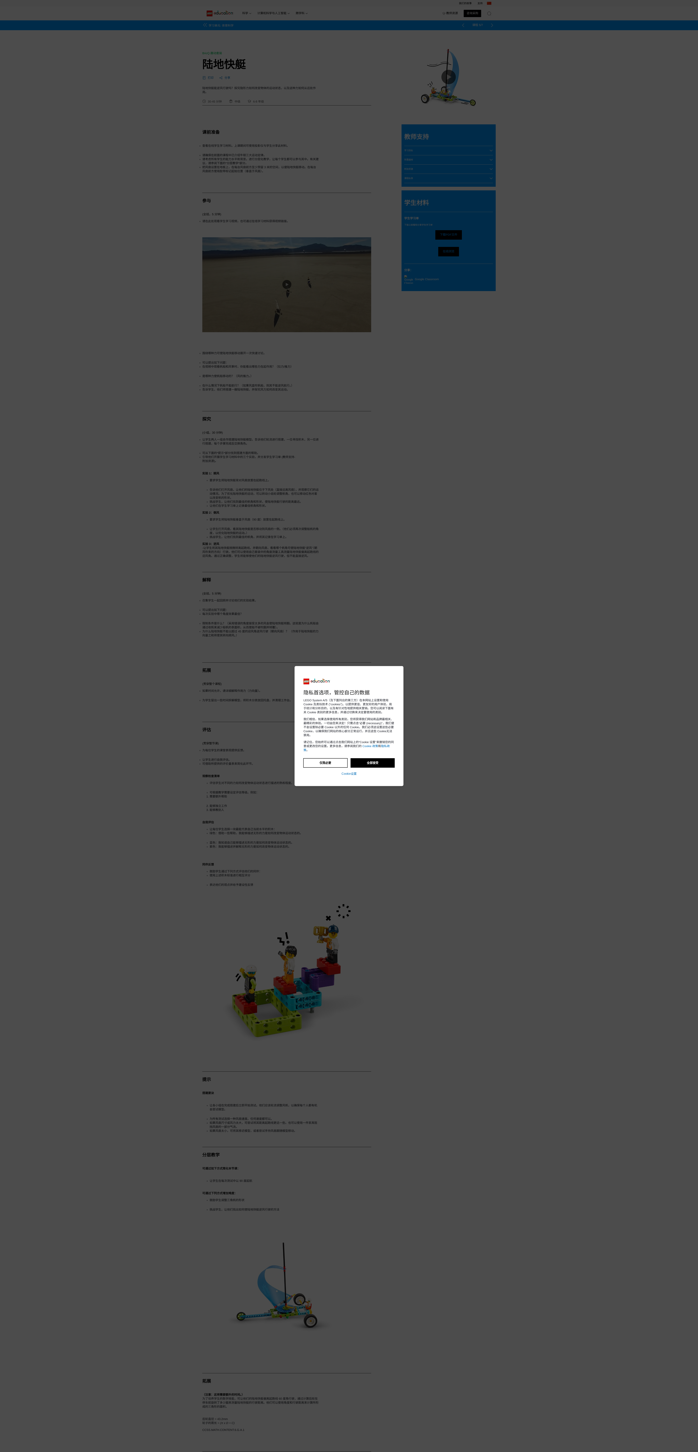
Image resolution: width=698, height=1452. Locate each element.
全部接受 (372, 762)
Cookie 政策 (370, 746)
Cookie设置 (349, 773)
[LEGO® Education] (317, 681)
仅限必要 (325, 762)
